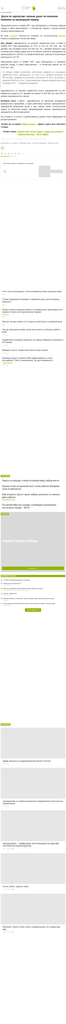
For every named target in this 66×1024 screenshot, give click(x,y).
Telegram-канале (28, 124)
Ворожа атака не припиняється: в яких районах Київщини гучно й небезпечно (30, 487)
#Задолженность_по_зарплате (9, 143)
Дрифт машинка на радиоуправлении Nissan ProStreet (27, 761)
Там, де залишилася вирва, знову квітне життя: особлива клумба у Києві (31, 330)
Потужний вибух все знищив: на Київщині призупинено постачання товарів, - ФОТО (29, 506)
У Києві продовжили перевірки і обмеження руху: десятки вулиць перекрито (31, 300)
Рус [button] (60, 8)
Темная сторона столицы (20, 541)
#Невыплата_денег (53, 143)
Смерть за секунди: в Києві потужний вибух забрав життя (30, 480)
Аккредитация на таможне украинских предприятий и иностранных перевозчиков (33, 802)
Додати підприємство (33, 610)
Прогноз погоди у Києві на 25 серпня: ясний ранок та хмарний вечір (32, 321)
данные (62, 36)
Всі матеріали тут (33, 568)
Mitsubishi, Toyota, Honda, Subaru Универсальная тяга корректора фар (31, 928)
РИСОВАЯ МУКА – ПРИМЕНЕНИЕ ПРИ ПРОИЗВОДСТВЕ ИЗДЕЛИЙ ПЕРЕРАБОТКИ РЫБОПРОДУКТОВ (31, 844)
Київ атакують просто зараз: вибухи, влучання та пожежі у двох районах (31, 496)
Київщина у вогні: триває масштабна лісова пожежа (25, 350)
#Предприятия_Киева (25, 143)
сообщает (14, 36)
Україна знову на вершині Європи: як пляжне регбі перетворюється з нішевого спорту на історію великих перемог (32, 310)
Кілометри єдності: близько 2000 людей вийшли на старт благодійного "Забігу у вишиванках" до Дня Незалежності (27, 359)
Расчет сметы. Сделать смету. (16, 886)
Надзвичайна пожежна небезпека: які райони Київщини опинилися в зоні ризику (32, 341)
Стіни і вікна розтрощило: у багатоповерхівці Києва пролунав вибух (32, 291)
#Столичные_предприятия (39, 143)
